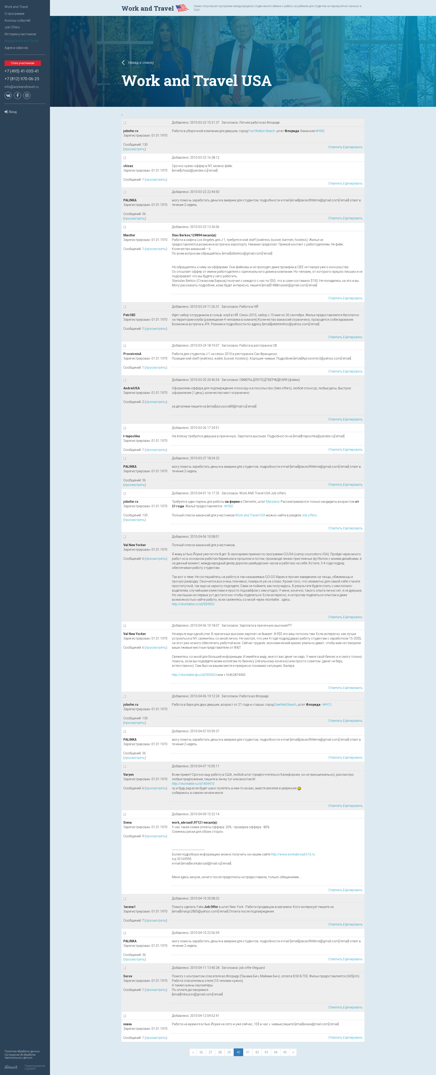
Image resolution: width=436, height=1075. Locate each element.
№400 (320, 131)
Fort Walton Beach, (262, 131)
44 (275, 1052)
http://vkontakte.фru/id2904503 (194, 675)
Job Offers (12, 27)
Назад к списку (140, 62)
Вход (13, 112)
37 (210, 1052)
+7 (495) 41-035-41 (22, 71)
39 (229, 1052)
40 (238, 1052)
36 (201, 1052)
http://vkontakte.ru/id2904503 (193, 604)
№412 (327, 704)
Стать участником (22, 63)
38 (220, 1052)
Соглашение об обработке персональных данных (20, 1056)
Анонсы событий (17, 20)
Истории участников (20, 34)
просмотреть (134, 149)
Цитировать (353, 147)
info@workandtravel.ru (22, 87)
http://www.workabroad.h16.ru (293, 854)
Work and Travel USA (250, 515)
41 (248, 1052)
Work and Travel (16, 7)
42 (257, 1052)
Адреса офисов (16, 48)
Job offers (309, 515)
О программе (14, 13)
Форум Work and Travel (21, 41)
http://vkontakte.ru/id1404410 (193, 783)
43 (266, 1052)
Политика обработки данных (22, 1051)
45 (285, 1052)
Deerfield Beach (285, 704)
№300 (228, 506)
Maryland (272, 501)
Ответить (335, 147)
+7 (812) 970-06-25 (22, 78)
